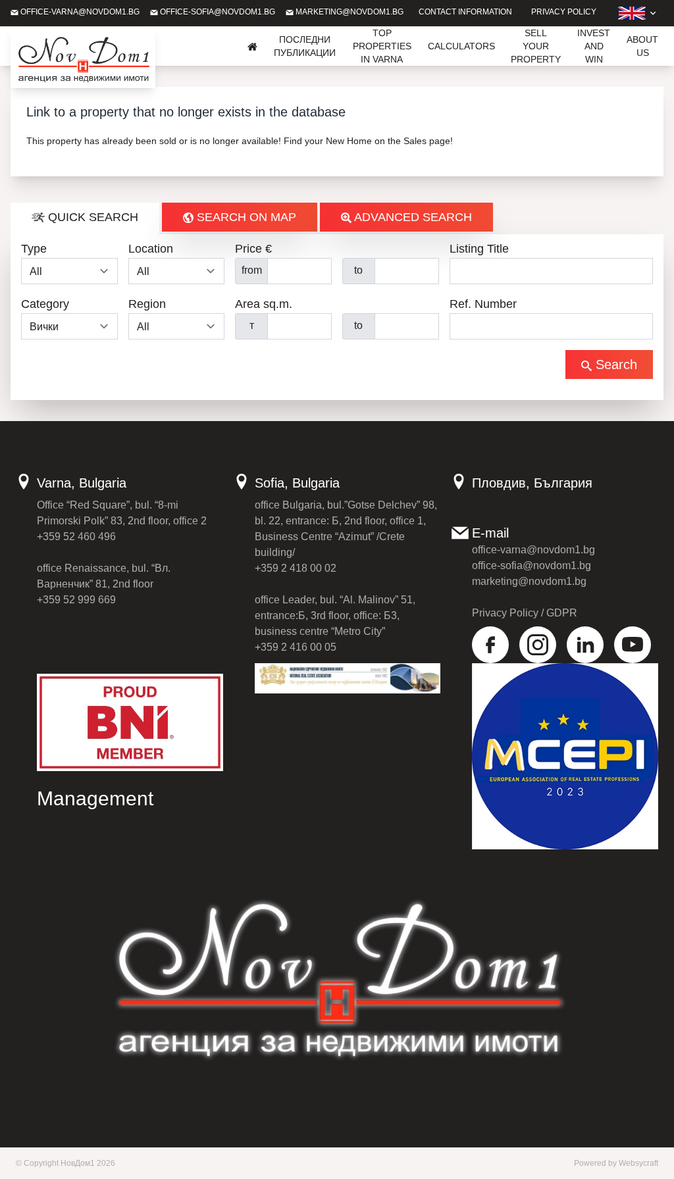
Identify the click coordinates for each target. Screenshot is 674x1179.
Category (45, 304)
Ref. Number (483, 304)
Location (150, 248)
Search (614, 364)
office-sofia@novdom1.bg (216, 11)
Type (34, 248)
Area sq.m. (263, 304)
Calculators (461, 46)
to (358, 270)
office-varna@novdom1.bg (79, 11)
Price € (253, 248)
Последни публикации (305, 46)
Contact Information (465, 11)
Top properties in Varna (382, 46)
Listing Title (479, 248)
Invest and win (593, 46)
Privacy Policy (563, 11)
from (252, 270)
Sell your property (536, 46)
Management (95, 798)
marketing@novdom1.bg (348, 11)
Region (147, 304)
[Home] (252, 46)
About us (642, 46)
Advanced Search (411, 217)
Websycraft (638, 1163)
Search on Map (245, 217)
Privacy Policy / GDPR (524, 612)
